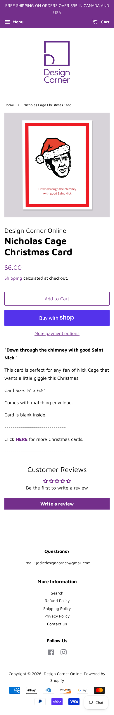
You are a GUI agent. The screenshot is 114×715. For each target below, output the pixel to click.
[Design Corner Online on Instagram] (63, 653)
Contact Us (57, 624)
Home (9, 105)
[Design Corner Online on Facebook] (51, 653)
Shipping (13, 278)
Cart (105, 21)
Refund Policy (57, 600)
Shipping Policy (57, 608)
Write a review (57, 503)
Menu (17, 21)
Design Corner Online (63, 673)
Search (57, 593)
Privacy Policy (57, 616)
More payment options (57, 333)
